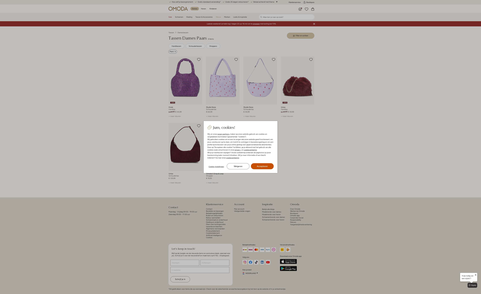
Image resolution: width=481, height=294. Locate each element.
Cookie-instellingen (216, 167)
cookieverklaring (250, 150)
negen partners (223, 134)
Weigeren (238, 166)
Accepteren (262, 166)
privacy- (238, 150)
